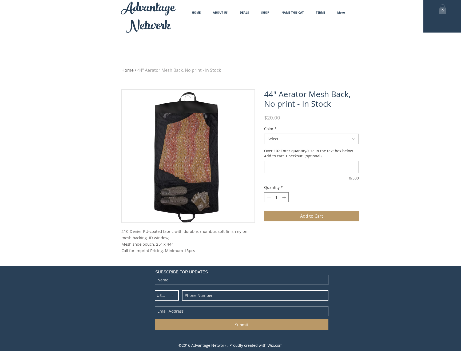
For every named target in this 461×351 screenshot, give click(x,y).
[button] (443, 9)
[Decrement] (268, 197)
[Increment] (284, 197)
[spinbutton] (276, 197)
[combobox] (311, 139)
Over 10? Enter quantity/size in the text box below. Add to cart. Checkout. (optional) (309, 153)
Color (270, 128)
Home (127, 70)
